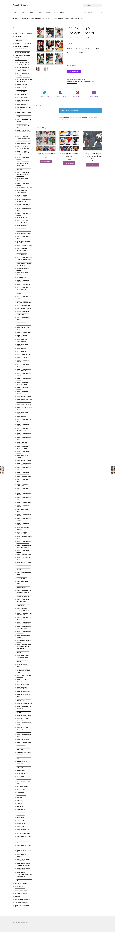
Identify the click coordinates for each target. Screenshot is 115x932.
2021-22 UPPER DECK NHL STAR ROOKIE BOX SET (23, 447)
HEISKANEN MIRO (21, 789)
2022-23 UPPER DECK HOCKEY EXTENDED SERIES (24, 370)
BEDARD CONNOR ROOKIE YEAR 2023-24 (23, 748)
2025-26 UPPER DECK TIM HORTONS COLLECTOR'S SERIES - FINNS (23, 163)
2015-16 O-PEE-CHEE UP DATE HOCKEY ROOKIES (24, 614)
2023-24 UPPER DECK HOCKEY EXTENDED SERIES (24, 288)
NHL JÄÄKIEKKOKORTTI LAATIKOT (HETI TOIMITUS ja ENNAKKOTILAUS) (24, 69)
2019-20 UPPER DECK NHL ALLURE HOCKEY (23, 485)
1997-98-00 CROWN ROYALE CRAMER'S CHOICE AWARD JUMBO (23, 670)
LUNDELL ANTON (21, 809)
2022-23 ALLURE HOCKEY (23, 322)
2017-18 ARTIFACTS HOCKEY (24, 562)
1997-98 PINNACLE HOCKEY (23, 684)
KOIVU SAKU (20, 798)
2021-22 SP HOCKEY (21, 416)
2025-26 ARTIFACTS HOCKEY (24, 144)
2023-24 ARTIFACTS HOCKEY (24, 308)
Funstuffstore (20, 5)
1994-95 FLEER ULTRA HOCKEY (24, 703)
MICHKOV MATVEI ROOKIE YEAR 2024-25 (23, 762)
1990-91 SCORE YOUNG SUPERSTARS (22, 728)
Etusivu (15, 12)
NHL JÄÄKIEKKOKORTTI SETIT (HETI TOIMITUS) (24, 80)
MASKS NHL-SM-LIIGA (22, 84)
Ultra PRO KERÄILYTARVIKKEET (22, 899)
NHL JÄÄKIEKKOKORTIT (25, 18)
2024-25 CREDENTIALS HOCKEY (24, 188)
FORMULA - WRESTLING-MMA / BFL (23, 43)
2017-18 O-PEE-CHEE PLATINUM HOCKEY (22, 533)
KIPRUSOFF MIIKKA (21, 795)
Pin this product (77, 96)
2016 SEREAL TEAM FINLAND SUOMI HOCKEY (24, 604)
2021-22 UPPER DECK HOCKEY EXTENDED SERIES (24, 429)
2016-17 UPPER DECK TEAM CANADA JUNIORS (23, 586)
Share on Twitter (44, 96)
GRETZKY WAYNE (21, 773)
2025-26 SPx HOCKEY (22, 94)
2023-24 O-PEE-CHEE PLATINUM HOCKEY (22, 249)
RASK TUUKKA (20, 812)
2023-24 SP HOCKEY (21, 277)
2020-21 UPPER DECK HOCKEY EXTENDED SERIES (24, 464)
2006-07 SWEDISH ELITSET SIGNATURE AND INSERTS (23, 864)
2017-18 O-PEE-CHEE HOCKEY (24, 555)
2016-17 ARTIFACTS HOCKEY (24, 565)
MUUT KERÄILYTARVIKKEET (21, 902)
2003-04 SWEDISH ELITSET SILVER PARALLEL (23, 869)
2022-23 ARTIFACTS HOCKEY (24, 325)
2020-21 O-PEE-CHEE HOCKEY (24, 477)
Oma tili (39, 12)
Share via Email (94, 96)
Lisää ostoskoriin (74, 71)
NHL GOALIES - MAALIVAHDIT (24, 779)
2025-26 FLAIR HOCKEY (22, 97)
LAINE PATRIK (20, 806)
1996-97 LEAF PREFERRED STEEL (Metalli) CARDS (23, 688)
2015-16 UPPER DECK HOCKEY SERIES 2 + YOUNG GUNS (24, 623)
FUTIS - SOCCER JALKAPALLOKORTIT (20, 887)
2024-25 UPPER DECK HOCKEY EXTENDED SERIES (24, 200)
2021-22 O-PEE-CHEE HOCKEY (24, 402)
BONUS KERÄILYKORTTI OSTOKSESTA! (21, 39)
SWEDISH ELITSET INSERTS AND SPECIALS (23, 860)
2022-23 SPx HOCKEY (22, 351)
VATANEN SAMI (20, 826)
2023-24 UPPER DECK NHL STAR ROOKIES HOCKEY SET (24, 302)
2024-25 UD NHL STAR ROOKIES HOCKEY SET (22, 221)
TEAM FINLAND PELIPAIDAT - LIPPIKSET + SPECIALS (22, 47)
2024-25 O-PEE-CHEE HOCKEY (24, 231)
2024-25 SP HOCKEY (21, 228)
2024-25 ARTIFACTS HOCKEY (24, 233)
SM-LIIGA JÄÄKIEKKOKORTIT (22, 883)
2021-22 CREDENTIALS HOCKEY (24, 399)
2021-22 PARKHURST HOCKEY (24, 405)
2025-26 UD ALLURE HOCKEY (24, 112)
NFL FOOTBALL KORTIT (21, 893)
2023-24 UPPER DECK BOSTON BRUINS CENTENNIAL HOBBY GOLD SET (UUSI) (24, 263)
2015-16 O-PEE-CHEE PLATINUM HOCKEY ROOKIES (24, 609)
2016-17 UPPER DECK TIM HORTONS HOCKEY (23, 600)
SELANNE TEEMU (21, 820)
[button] (60, 29)
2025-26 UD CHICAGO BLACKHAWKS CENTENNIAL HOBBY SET (23, 125)
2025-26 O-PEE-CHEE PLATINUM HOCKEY (22, 90)
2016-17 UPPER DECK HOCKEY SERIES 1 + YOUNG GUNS (24, 595)
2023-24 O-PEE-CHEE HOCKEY (24, 305)
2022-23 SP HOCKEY (21, 348)
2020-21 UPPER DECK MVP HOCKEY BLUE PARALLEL (23, 473)
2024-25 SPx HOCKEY (22, 218)
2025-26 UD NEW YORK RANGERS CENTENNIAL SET (23, 137)
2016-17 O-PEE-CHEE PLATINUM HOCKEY (22, 577)
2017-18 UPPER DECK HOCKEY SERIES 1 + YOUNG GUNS (24, 546)
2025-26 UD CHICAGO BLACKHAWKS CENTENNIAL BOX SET (23, 152)
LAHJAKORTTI (18, 36)
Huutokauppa (31, 12)
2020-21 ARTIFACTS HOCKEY (24, 460)
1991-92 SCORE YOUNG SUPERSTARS (22, 719)
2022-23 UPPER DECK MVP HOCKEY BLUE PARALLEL (23, 383)
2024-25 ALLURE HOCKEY (23, 225)
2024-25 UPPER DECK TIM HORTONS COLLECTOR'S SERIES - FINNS (23, 174)
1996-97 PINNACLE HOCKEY (23, 691)
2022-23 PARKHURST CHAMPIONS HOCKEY (22, 340)
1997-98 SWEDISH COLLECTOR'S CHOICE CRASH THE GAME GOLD (24, 874)
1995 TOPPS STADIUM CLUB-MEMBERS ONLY (24, 700)
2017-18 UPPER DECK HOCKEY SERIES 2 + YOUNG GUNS (24, 542)
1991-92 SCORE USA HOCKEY (24, 715)
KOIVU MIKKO (20, 800)
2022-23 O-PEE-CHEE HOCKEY (24, 332)
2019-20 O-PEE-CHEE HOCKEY (24, 502)
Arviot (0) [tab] (39, 106)
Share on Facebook (60, 96)
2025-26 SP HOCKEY (21, 104)
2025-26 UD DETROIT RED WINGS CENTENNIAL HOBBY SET (23, 131)
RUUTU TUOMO (20, 815)
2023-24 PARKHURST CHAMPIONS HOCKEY (22, 253)
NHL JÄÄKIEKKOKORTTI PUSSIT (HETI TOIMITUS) (23, 63)
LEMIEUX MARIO (20, 776)
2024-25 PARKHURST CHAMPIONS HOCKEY (22, 191)
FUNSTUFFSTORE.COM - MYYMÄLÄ (23, 33)
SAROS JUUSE (20, 818)
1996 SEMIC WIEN (21, 745)
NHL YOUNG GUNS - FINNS (23, 833)
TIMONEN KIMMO (21, 823)
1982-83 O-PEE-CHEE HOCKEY (24, 742)
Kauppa (22, 12)
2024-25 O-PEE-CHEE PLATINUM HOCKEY (22, 196)
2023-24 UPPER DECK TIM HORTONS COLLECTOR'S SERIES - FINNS (23, 313)
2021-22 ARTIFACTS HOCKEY (24, 396)
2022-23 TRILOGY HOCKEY (23, 357)
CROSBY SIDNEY (21, 770)
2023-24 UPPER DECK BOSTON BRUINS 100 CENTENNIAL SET (24, 258)
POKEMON (17, 896)
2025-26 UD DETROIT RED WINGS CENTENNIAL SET (23, 147)
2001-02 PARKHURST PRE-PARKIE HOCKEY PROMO (23, 656)
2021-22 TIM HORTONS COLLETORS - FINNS (22, 443)
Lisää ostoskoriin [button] (45, 161)
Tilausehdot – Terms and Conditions (55, 12)
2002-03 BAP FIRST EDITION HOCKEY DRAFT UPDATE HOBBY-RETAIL (24, 646)
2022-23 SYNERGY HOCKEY (23, 354)
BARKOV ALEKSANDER (22, 786)
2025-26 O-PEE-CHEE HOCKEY (24, 141)
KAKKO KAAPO (20, 792)
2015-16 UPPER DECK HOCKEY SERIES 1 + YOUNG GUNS (24, 627)
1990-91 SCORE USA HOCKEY (24, 732)
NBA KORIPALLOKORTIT (21, 891)
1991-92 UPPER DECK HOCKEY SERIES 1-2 (42, 18)
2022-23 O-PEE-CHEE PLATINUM (22, 336)
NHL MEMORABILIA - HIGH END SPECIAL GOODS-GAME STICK (22, 51)
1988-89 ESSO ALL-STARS (23, 739)
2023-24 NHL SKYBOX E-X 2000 (24, 245)
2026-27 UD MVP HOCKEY (23, 87)
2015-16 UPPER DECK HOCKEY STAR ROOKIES (24, 618)
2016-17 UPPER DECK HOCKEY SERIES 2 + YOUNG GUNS (24, 591)
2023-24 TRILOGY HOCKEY (23, 284)
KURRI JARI (19, 803)
